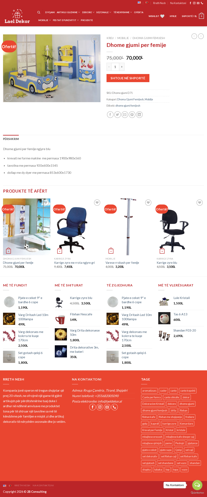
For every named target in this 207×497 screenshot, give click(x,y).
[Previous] (3, 237)
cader (163, 390)
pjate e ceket (149, 449)
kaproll (155, 423)
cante (173, 390)
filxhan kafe (148, 417)
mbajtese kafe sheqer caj (180, 436)
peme (168, 443)
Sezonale (102, 12)
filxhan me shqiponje (170, 417)
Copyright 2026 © (24, 491)
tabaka (158, 469)
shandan (195, 463)
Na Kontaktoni (178, 3)
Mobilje (43, 20)
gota (144, 423)
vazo (184, 469)
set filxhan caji (168, 456)
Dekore (87, 12)
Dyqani (50, 12)
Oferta (138, 12)
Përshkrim (11, 139)
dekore (172, 403)
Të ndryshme (121, 12)
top (167, 469)
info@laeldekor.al (110, 401)
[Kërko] (38, 12)
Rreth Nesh (159, 3)
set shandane (165, 463)
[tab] (11, 139)
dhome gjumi (187, 403)
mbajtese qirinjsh (152, 443)
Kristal (169, 430)
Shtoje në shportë (128, 78)
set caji (189, 449)
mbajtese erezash (152, 436)
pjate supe (166, 449)
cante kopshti (187, 390)
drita (173, 410)
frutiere (190, 417)
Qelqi (178, 449)
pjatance (192, 443)
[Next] (204, 237)
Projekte (87, 20)
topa (175, 469)
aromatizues (149, 390)
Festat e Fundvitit (64, 20)
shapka (146, 469)
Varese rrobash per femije (122, 262)
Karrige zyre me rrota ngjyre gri (74, 262)
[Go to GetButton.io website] (197, 493)
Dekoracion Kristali (153, 403)
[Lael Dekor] (17, 16)
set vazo (181, 463)
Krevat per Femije (152, 430)
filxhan (183, 410)
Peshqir (179, 443)
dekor (186, 397)
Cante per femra (151, 397)
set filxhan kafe (188, 456)
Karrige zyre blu (167, 262)
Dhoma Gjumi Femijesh (149, 38)
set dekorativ (149, 456)
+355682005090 (106, 396)
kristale (181, 430)
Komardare (186, 423)
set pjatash (148, 463)
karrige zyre (169, 423)
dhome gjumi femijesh (127, 105)
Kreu (110, 38)
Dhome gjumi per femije (18, 262)
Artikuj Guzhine (67, 12)
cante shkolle (171, 397)
